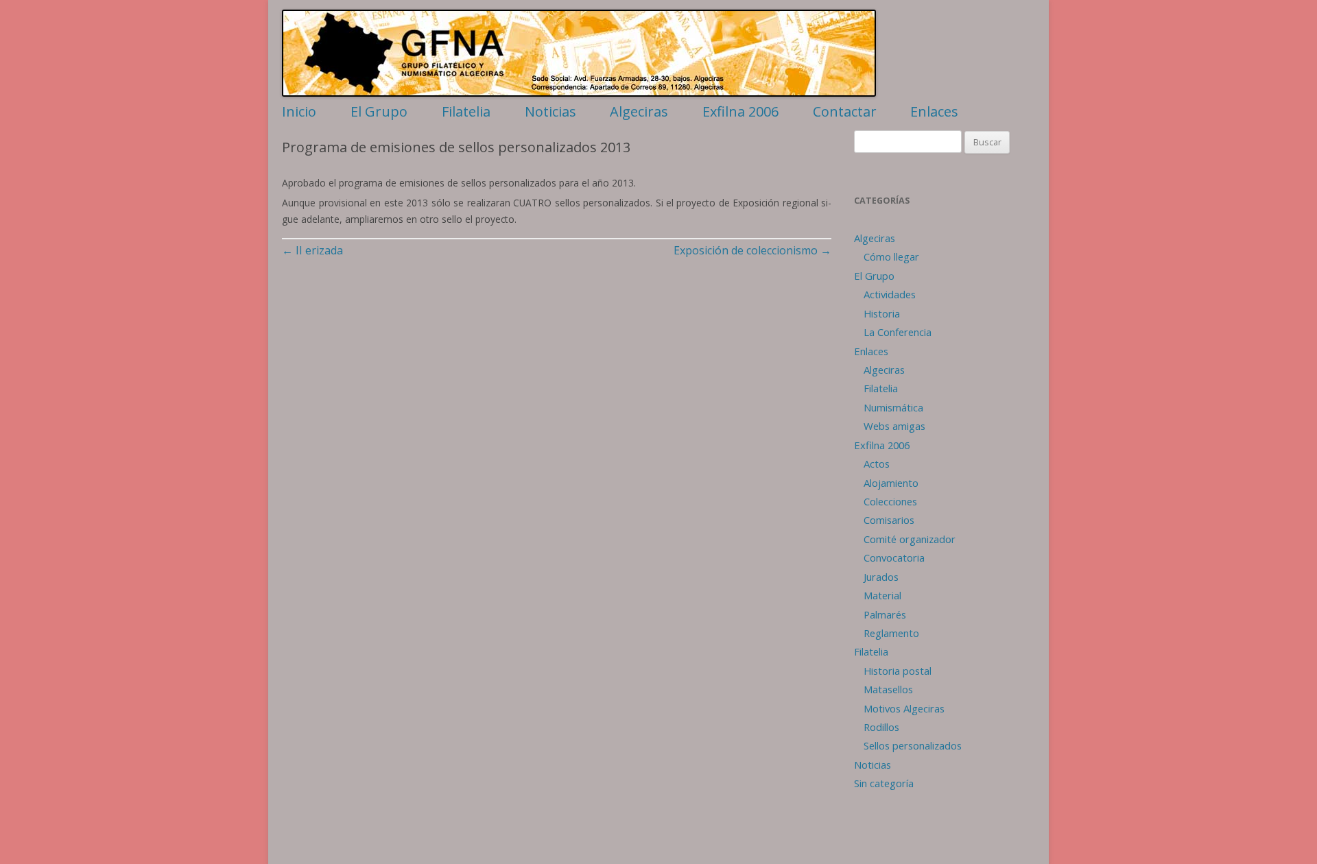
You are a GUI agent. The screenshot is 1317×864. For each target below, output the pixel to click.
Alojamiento (891, 483)
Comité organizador (910, 539)
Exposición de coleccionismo (752, 250)
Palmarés (885, 614)
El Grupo (379, 111)
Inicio (299, 111)
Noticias (550, 111)
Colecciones (890, 501)
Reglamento (891, 633)
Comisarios (889, 520)
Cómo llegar (891, 256)
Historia (882, 313)
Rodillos (881, 727)
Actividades (890, 294)
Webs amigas (894, 426)
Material (882, 595)
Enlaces (934, 111)
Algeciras (639, 111)
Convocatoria (894, 557)
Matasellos (888, 689)
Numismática (893, 407)
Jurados (881, 577)
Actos (877, 463)
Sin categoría (884, 783)
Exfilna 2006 (740, 111)
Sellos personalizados (913, 745)
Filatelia (466, 111)
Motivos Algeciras (904, 708)
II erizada (312, 250)
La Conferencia (898, 332)
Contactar (845, 111)
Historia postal (898, 670)
